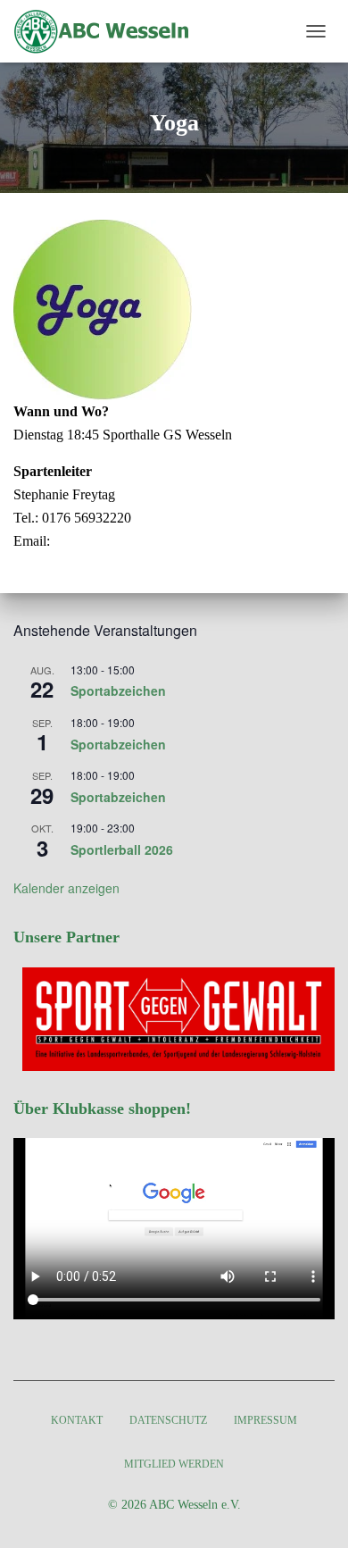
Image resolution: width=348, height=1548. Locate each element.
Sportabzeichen (118, 690)
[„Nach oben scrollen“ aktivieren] (313, 1512)
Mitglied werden (174, 1464)
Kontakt (77, 1420)
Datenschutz (168, 1420)
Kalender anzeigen (66, 888)
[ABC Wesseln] (109, 31)
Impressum (265, 1420)
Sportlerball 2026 (121, 849)
